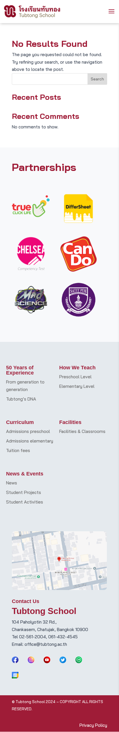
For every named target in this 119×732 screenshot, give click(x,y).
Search (97, 79)
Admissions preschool (28, 431)
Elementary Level (76, 386)
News (11, 483)
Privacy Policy (93, 725)
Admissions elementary (29, 441)
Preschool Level (75, 376)
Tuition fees (18, 450)
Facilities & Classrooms (82, 431)
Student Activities (24, 502)
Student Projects (23, 492)
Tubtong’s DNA (21, 399)
